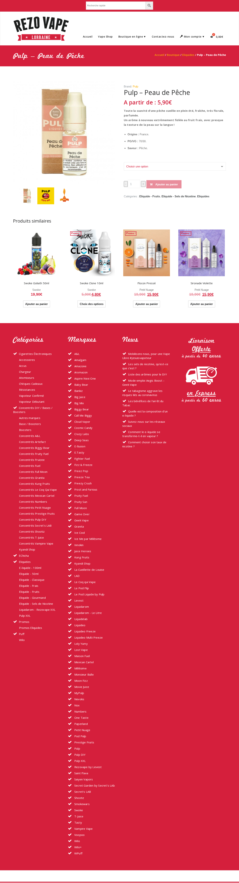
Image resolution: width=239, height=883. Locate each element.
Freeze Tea (82, 477)
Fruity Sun (80, 502)
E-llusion (79, 446)
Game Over (82, 514)
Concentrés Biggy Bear (34, 448)
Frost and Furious (85, 489)
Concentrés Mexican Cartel (36, 495)
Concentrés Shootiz (32, 531)
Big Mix (79, 403)
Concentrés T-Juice (31, 537)
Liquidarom (81, 606)
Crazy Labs (81, 434)
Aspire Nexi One (85, 378)
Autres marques (29, 418)
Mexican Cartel (84, 662)
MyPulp (79, 693)
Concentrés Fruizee (32, 460)
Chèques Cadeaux (31, 384)
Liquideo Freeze (85, 631)
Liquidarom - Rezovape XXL (37, 609)
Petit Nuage (146, 289)
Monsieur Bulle (84, 674)
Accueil (88, 36)
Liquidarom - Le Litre (88, 613)
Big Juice (79, 397)
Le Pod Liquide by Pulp (89, 594)
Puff (21, 634)
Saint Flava (81, 773)
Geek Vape (81, 520)
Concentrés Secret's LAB (35, 525)
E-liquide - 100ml (30, 568)
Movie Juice (81, 687)
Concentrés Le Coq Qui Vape (38, 489)
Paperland (81, 724)
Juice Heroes (82, 551)
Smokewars (82, 804)
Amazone (80, 366)
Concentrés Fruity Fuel (34, 454)
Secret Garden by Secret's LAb (94, 785)
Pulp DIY (80, 754)
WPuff (78, 853)
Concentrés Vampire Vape (36, 543)
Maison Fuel (82, 656)
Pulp (135, 86)
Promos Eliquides (30, 628)
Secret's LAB (82, 791)
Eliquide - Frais (28, 586)
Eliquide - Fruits (149, 196)
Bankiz (78, 391)
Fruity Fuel (81, 495)
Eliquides (188, 55)
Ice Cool (79, 532)
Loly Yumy (81, 643)
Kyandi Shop (27, 549)
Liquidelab (81, 619)
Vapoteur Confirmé (31, 395)
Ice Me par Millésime (88, 539)
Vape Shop (105, 36)
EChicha (24, 555)
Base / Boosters (30, 424)
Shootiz (79, 798)
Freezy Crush (83, 483)
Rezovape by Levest (88, 767)
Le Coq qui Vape (85, 582)
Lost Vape (81, 650)
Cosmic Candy (83, 428)
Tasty (78, 822)
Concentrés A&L (29, 436)
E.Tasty (79, 452)
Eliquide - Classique (31, 580)
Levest (78, 600)
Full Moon (80, 508)
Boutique (173, 55)
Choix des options (91, 304)
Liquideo (80, 625)
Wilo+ (78, 847)
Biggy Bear (81, 409)
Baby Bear (81, 384)
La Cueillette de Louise (89, 569)
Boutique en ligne (130, 36)
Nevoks (79, 699)
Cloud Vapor (82, 421)
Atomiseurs (26, 378)
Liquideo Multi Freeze (88, 637)
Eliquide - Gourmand (32, 598)
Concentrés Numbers (33, 501)
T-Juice (78, 816)
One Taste (81, 717)
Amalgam (80, 360)
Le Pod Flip (81, 588)
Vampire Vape (83, 828)
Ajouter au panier (166, 184)
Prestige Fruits (84, 742)
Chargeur (25, 372)
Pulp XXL (25, 615)
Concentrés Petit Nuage (35, 507)
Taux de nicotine (134, 159)
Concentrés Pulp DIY (32, 519)
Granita (79, 526)
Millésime (80, 668)
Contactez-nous (163, 36)
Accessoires (27, 360)
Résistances (27, 390)
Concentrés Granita (32, 478)
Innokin (79, 545)
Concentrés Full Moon (33, 472)
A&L (77, 354)
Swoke (36, 289)
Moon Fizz (81, 680)
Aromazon (81, 372)
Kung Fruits (81, 557)
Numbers (80, 711)
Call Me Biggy (83, 415)
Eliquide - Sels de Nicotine (179, 196)
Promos (24, 622)
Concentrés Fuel (29, 466)
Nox (77, 705)
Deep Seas (81, 440)
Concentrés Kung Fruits (34, 484)
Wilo (22, 640)
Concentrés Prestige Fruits (37, 513)
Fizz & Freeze (83, 465)
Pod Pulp (80, 736)
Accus (23, 366)
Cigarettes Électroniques (35, 354)
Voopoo (79, 835)
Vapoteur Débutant (31, 401)
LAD (77, 576)
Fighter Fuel (82, 458)
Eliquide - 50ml (28, 574)
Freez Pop (81, 471)
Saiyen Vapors (83, 779)
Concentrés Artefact (32, 442)
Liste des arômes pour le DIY (147, 374)
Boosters (25, 430)
